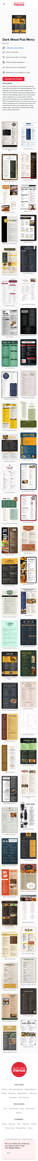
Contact (33, 1124)
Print (5, 1109)
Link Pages (13, 1097)
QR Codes (33, 1093)
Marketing (12, 1093)
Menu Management (16, 1089)
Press (19, 1124)
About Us (12, 1124)
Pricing (4, 1124)
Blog (22, 1109)
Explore (19, 1113)
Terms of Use (9, 1128)
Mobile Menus (23, 1093)
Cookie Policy (14, 1148)
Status (30, 1128)
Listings (3, 1093)
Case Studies (13, 1109)
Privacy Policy (21, 1128)
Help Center (30, 1109)
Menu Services (24, 1097)
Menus (4, 1089)
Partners (26, 1124)
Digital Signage (30, 1089)
